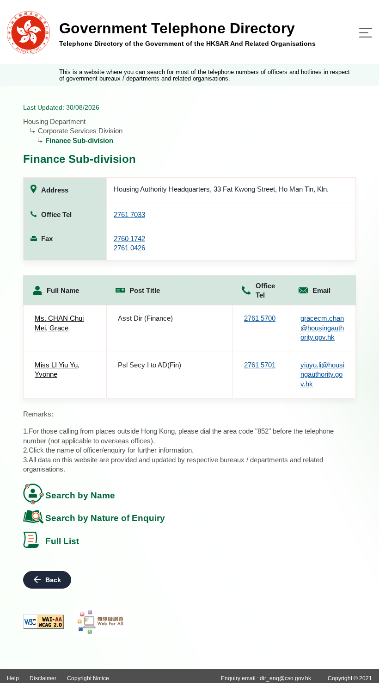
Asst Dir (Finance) (145, 318)
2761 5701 (259, 365)
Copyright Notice (88, 678)
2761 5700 (259, 318)
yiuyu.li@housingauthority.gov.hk (322, 374)
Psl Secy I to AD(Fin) (149, 365)
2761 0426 (129, 248)
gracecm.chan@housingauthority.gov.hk (322, 327)
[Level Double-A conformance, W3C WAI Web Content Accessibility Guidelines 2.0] (43, 622)
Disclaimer (43, 678)
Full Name (63, 290)
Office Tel (265, 290)
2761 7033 (129, 214)
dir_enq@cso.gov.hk (285, 678)
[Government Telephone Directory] (28, 32)
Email (321, 290)
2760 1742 (129, 238)
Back (53, 580)
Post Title (144, 290)
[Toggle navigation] (365, 32)
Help (13, 678)
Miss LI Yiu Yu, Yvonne (57, 370)
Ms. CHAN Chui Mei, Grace (59, 323)
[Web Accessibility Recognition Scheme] (100, 622)
